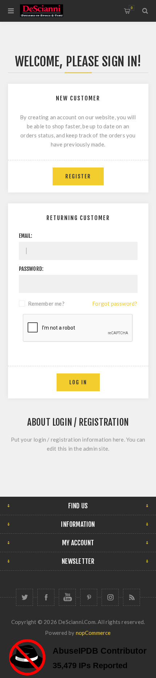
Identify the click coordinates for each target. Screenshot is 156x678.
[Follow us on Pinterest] (88, 597)
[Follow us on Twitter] (24, 597)
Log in (78, 382)
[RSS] (131, 597)
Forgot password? (114, 303)
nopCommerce (93, 632)
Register (78, 176)
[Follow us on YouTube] (67, 597)
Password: (31, 268)
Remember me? (46, 303)
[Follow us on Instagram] (110, 597)
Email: (26, 235)
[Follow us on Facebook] (45, 597)
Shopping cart (131, 8)
